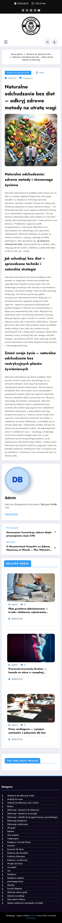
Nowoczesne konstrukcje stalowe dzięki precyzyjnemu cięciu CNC (29, 534)
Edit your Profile (49, 504)
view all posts (11, 514)
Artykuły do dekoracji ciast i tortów (22, 802)
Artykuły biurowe (15, 799)
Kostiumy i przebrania (17, 860)
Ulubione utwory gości (17, 892)
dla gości (11, 827)
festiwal (10, 831)
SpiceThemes (31, 918)
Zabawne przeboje (15, 895)
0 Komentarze (28, 78)
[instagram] (35, 10)
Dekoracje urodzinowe (17, 824)
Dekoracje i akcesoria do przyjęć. (22, 813)
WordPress (33, 915)
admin (41, 72)
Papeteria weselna (15, 877)
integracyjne (12, 838)
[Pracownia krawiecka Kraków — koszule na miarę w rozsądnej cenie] (31, 647)
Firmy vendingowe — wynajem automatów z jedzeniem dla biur (27, 730)
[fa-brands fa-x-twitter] (27, 10)
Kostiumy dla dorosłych (17, 852)
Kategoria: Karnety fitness (19, 842)
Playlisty (10, 885)
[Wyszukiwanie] (47, 42)
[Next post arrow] (55, 548)
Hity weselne (13, 835)
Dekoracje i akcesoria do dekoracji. (23, 809)
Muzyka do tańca (15, 863)
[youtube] (39, 10)
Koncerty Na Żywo (15, 849)
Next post (10, 542)
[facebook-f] (23, 10)
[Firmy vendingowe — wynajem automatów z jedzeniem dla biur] (31, 708)
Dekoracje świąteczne (17, 820)
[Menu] (5, 42)
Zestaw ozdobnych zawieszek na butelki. (25, 902)
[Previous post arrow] (55, 532)
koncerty (11, 845)
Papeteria (11, 874)
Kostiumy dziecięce (16, 856)
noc (8, 870)
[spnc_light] (55, 42)
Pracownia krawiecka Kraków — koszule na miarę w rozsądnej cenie (27, 670)
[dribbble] (31, 10)
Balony (10, 806)
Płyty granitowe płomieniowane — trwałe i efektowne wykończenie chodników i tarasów (28, 610)
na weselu (11, 867)
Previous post (12, 528)
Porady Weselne (14, 888)
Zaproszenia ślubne (16, 899)
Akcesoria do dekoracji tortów (18, 72)
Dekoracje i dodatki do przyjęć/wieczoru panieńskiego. (32, 817)
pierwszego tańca (15, 881)
